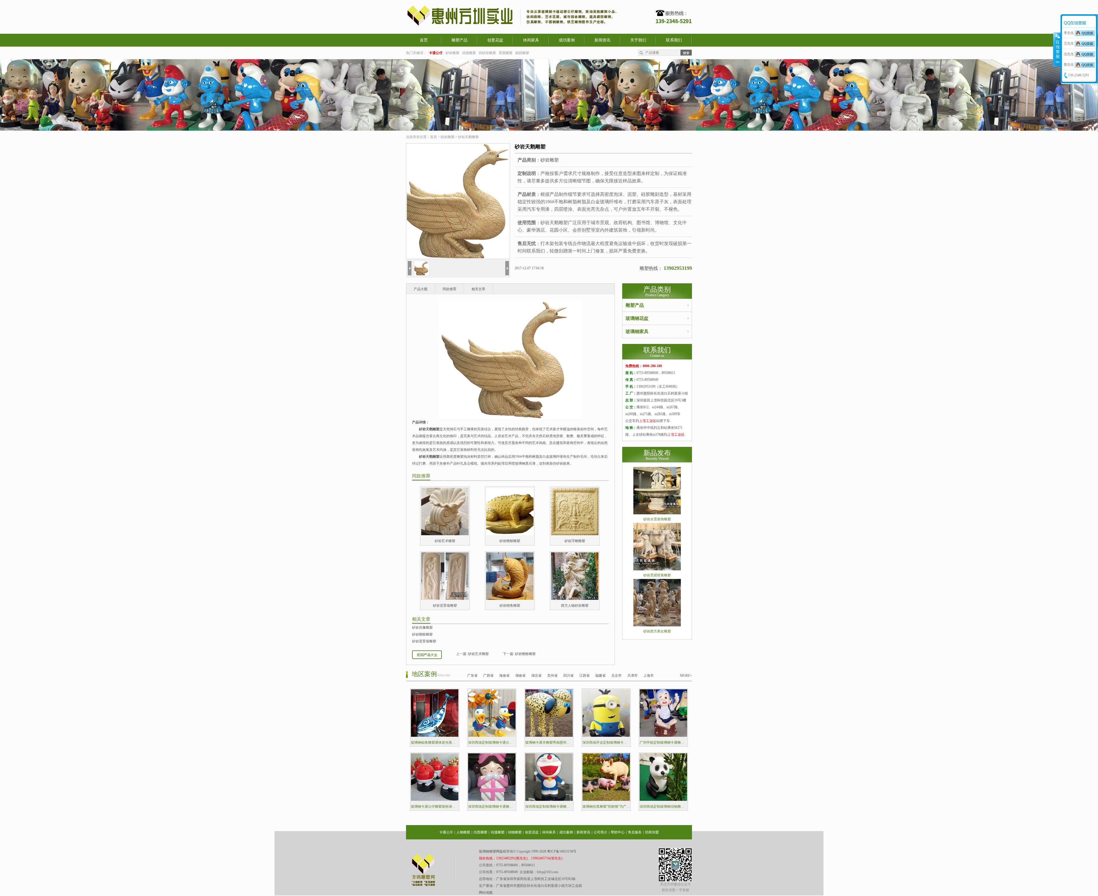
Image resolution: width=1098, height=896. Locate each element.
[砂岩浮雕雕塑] (574, 534)
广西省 (488, 676)
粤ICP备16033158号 (561, 851)
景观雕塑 (505, 53)
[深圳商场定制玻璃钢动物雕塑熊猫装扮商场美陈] (663, 800)
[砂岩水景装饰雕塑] (657, 513)
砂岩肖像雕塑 (422, 628)
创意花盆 (495, 40)
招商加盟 (652, 832)
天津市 (632, 676)
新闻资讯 (602, 40)
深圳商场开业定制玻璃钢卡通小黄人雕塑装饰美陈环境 (606, 742)
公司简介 (600, 832)
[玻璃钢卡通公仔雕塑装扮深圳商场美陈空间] (434, 800)
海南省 (504, 676)
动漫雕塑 (469, 53)
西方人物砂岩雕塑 (574, 606)
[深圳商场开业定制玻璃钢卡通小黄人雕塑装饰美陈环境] (606, 736)
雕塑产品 (459, 40)
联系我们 (674, 40)
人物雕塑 (463, 832)
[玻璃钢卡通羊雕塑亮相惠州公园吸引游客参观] (549, 736)
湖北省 (536, 676)
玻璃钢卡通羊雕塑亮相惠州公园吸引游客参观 (549, 742)
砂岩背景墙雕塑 (445, 606)
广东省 (472, 676)
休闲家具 (531, 40)
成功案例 (567, 40)
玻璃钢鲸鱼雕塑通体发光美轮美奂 (434, 742)
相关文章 (478, 289)
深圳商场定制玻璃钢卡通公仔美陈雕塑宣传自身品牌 (492, 742)
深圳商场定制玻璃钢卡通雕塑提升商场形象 (492, 807)
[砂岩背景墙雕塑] (445, 599)
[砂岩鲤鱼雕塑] (510, 599)
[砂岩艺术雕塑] (445, 534)
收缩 (1057, 49)
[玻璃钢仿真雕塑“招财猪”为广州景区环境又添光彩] (606, 800)
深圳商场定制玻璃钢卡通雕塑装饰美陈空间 (549, 807)
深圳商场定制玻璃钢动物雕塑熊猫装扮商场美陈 (663, 807)
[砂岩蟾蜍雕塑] (510, 534)
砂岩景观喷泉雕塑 (657, 575)
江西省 (584, 676)
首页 (424, 40)
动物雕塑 (515, 832)
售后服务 (635, 832)
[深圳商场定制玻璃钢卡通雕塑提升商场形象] (492, 800)
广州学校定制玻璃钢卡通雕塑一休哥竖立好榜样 (663, 742)
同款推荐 (449, 289)
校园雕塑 (522, 53)
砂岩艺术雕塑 (445, 541)
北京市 (616, 676)
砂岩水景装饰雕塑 (657, 519)
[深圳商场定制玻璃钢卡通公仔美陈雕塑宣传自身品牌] (492, 736)
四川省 (568, 676)
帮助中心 (617, 832)
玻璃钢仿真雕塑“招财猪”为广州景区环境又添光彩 (606, 807)
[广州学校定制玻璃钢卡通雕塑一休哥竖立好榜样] (663, 736)
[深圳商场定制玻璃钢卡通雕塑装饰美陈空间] (549, 800)
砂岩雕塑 (452, 53)
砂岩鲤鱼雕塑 (510, 606)
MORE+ (686, 676)
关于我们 (638, 40)
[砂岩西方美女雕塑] (657, 625)
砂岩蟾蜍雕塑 (510, 541)
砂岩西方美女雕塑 (657, 631)
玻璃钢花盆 (637, 318)
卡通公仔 (446, 832)
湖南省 (520, 676)
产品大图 (420, 289)
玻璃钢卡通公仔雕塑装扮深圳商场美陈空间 (434, 807)
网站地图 (486, 893)
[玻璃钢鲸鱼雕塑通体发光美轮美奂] (434, 736)
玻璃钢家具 (637, 331)
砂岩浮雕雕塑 (574, 541)
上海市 (648, 676)
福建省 (600, 676)
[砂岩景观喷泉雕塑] (657, 569)
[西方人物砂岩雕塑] (574, 599)
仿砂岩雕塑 (487, 53)
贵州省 (552, 676)
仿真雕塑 (480, 832)
